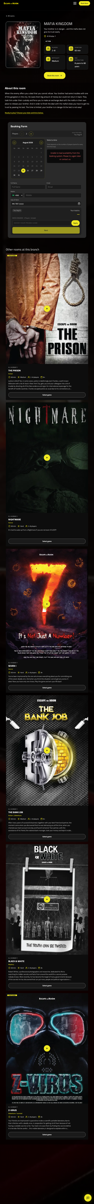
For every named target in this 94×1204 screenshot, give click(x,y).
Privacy (37, 1179)
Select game (47, 394)
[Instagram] (48, 1191)
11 (23, 162)
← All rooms (10, 16)
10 (19, 162)
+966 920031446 (70, 1158)
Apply (75, 223)
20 (32, 166)
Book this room (53, 75)
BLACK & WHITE (16, 961)
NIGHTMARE (14, 519)
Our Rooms (38, 1159)
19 (28, 166)
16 (14, 166)
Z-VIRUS (12, 1110)
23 (14, 171)
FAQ (35, 1175)
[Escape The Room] (12, 1155)
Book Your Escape (14, 1170)
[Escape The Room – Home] (11, 3)
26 (28, 171)
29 (41, 171)
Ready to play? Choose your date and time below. (24, 112)
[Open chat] (88, 1198)
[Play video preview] (47, 308)
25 (23, 171)
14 (37, 162)
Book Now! (84, 3)
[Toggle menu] (74, 3)
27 (32, 171)
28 (37, 171)
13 (32, 162)
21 (37, 166)
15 (41, 162)
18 (23, 166)
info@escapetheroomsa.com (75, 1162)
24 (19, 171)
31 (19, 175)
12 (28, 162)
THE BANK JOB (15, 812)
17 (19, 166)
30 (14, 175)
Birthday (37, 1167)
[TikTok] (55, 1191)
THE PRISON (14, 370)
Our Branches (39, 1163)
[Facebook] (61, 1191)
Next (46, 230)
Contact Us (38, 1171)
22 (41, 166)
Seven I (12, 666)
